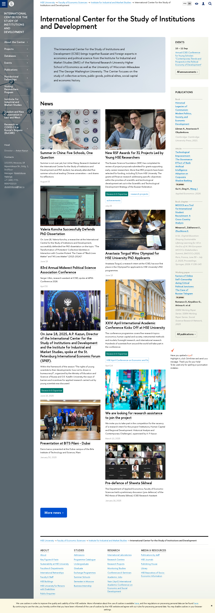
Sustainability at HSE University (54, 563)
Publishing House (149, 563)
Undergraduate (81, 563)
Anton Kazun (22, 150)
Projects (9, 49)
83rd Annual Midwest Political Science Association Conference (68, 269)
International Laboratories (120, 555)
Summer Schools (82, 577)
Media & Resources (153, 550)
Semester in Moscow (84, 581)
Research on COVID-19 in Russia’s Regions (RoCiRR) (13, 129)
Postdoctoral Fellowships (11, 78)
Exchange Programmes (85, 572)
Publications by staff (150, 555)
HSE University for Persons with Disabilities (52, 587)
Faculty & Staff (46, 577)
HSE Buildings (46, 581)
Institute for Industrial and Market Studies (13, 101)
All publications (185, 334)
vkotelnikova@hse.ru (14, 186)
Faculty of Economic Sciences (71, 540)
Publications (10, 69)
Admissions (79, 555)
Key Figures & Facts (49, 559)
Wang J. (194, 188)
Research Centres (116, 559)
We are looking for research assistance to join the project (133, 415)
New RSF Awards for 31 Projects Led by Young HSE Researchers (134, 155)
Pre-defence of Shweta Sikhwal (128, 483)
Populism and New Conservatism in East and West (14, 114)
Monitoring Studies (117, 568)
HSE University (47, 540)
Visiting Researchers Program (11, 89)
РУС (185, 3)
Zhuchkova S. (182, 231)
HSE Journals (147, 559)
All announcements (186, 71)
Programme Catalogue (85, 559)
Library (144, 568)
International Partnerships (52, 572)
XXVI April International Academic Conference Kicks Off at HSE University (135, 325)
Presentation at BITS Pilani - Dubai (65, 443)
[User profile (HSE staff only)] (203, 4)
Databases (10, 55)
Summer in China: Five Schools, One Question (66, 155)
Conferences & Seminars (119, 572)
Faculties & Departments (51, 568)
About (44, 550)
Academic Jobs (115, 577)
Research (114, 550)
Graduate (78, 568)
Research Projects (116, 563)
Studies (79, 550)
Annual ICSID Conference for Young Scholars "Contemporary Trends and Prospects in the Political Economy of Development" (188, 58)
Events (179, 42)
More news (53, 512)
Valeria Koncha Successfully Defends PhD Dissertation (67, 231)
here (137, 603)
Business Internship (83, 585)
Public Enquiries (47, 593)
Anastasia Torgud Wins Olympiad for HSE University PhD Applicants (132, 255)
